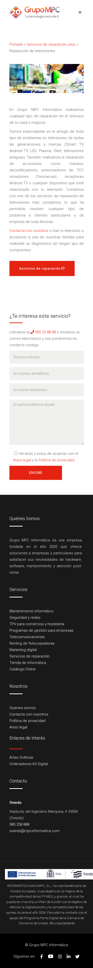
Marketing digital (23, 650)
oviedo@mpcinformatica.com (34, 831)
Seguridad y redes (24, 617)
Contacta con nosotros (28, 230)
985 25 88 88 (45, 332)
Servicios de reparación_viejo (51, 44)
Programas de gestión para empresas (41, 630)
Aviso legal (22, 460)
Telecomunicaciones (27, 637)
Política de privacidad (56, 460)
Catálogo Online (22, 669)
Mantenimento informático (31, 611)
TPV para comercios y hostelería (36, 624)
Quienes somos (22, 708)
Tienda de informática (27, 662)
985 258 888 (19, 824)
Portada (16, 44)
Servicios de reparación (29, 656)
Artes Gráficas (21, 757)
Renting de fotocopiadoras (32, 643)
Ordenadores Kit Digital (28, 764)
